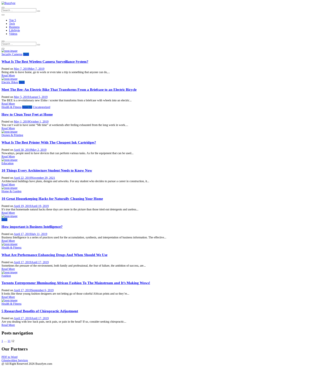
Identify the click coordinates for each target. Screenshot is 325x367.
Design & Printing (12, 135)
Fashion (6, 275)
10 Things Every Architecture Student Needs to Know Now (47, 170)
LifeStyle (14, 30)
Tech (12, 23)
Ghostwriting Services (15, 360)
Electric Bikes (10, 82)
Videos (13, 33)
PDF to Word (9, 357)
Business (14, 27)
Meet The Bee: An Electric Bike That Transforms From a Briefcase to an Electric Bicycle (69, 90)
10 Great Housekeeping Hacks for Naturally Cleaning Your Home (52, 199)
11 (9, 341)
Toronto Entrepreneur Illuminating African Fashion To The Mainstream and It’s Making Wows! (76, 283)
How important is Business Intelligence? (32, 227)
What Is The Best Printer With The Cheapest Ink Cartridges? (49, 142)
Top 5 (12, 20)
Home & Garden (11, 191)
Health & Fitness (11, 107)
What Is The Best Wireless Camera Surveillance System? (45, 62)
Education (8, 163)
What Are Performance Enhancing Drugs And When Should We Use (54, 255)
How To (27, 107)
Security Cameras (12, 54)
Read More (8, 75)
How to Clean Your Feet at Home (27, 114)
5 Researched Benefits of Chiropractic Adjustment (40, 311)
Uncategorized (41, 107)
